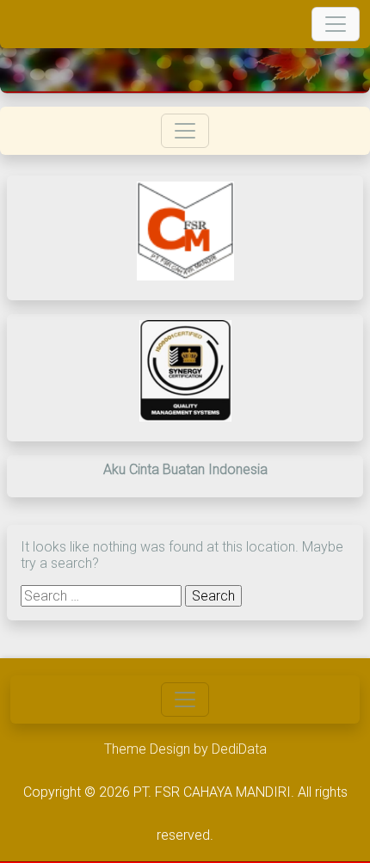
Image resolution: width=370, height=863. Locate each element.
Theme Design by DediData (185, 749)
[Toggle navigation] (335, 24)
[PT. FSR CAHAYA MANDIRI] (22, 24)
